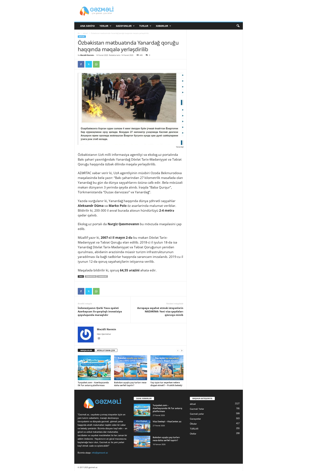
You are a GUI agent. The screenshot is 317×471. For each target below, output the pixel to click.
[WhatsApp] (96, 64)
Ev (79, 33)
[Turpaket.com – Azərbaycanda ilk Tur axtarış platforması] (94, 367)
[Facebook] (81, 64)
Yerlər (104, 25)
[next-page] (181, 350)
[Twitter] (88, 64)
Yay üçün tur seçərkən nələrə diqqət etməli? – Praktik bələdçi (166, 384)
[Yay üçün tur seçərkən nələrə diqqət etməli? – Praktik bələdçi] (166, 367)
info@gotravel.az (100, 453)
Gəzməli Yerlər (197, 409)
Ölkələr (193, 424)
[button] (238, 26)
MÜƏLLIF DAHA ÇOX (106, 350)
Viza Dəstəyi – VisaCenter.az (167, 421)
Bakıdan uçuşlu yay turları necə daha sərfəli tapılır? (130, 384)
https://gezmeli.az (104, 334)
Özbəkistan (90, 276)
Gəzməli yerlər (197, 414)
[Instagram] (99, 339)
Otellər (193, 434)
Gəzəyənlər (124, 25)
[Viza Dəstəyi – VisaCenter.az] (142, 426)
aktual (85, 33)
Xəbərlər (162, 25)
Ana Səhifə (87, 25)
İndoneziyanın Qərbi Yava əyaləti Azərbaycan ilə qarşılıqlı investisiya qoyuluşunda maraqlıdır (100, 311)
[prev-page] (177, 350)
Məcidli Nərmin (87, 55)
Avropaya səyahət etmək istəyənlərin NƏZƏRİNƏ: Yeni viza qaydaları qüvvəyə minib (160, 311)
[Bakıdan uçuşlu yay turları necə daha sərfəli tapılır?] (130, 367)
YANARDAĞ (102, 276)
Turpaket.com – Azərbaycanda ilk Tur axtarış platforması (93, 384)
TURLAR (143, 25)
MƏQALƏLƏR (86, 350)
